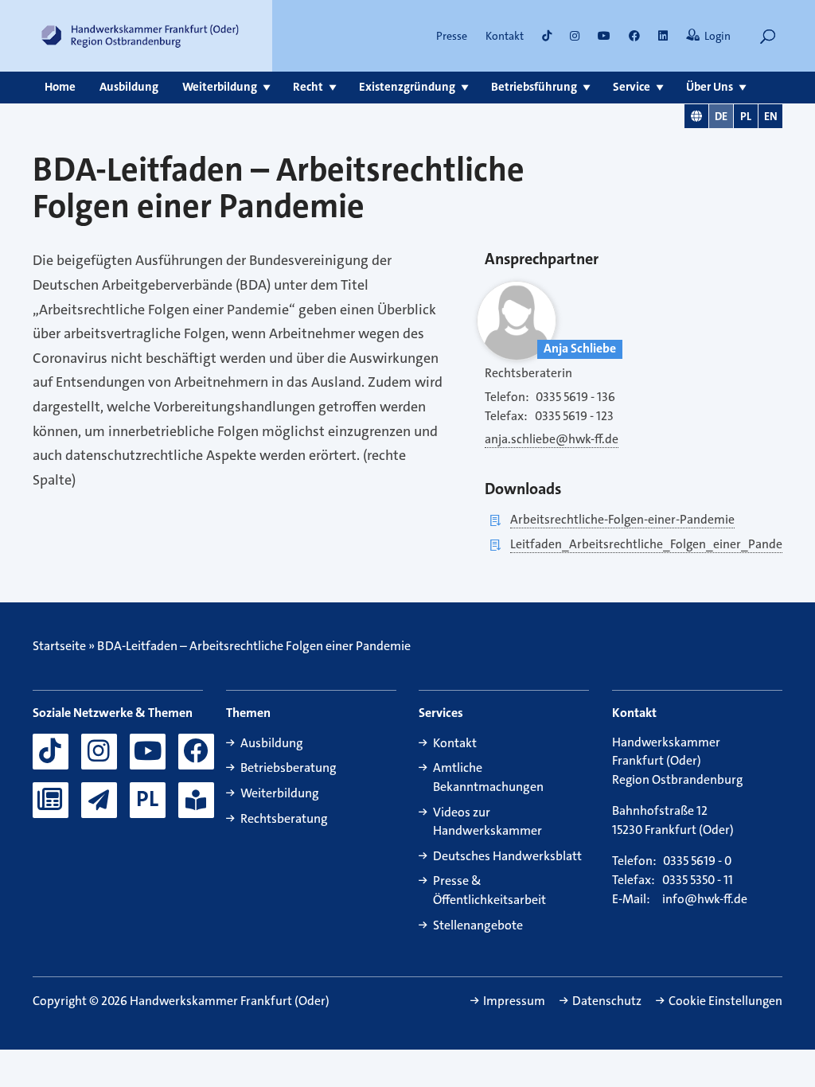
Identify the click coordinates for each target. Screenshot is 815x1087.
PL (745, 116)
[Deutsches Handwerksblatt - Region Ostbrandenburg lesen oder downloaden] (50, 800)
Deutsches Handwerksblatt (507, 855)
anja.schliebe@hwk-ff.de (551, 439)
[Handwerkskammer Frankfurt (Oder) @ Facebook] (196, 751)
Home (60, 87)
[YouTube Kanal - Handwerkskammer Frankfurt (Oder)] (148, 751)
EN (771, 116)
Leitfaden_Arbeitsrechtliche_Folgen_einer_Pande (646, 544)
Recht (308, 87)
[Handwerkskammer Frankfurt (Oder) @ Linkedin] (663, 36)
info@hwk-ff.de (704, 899)
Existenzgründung (407, 87)
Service (631, 87)
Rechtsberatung (284, 818)
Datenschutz (606, 1001)
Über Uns (709, 87)
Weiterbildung (219, 87)
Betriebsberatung (288, 767)
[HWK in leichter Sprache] (196, 800)
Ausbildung (128, 87)
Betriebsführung (534, 87)
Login (717, 36)
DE (721, 116)
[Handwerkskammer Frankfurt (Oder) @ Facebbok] (634, 36)
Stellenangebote (478, 925)
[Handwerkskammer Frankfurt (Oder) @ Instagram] (574, 36)
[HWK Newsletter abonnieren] (99, 800)
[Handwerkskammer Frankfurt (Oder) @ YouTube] (604, 36)
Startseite (59, 645)
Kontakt (504, 36)
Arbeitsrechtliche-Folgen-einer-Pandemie (622, 520)
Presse (451, 36)
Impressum (514, 1001)
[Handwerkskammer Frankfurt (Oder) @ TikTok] (547, 36)
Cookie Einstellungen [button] (725, 1001)
